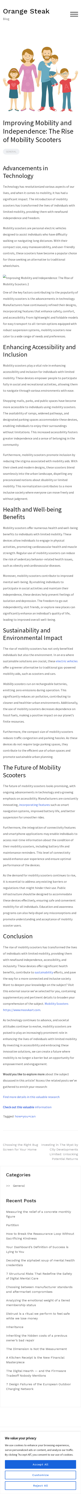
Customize (40, 1475)
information (27, 1107)
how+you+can (25, 1116)
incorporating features (34, 805)
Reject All (40, 1485)
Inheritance (14, 1327)
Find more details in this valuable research (31, 1097)
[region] (40, 1463)
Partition (12, 1225)
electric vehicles (67, 661)
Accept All (40, 1464)
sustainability (44, 972)
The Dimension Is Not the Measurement (36, 1349)
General (11, 151)
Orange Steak (26, 11)
